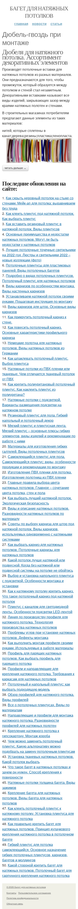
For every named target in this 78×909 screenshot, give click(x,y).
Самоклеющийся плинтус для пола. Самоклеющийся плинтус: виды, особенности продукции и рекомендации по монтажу (39, 461)
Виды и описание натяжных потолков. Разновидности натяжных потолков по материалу (35, 513)
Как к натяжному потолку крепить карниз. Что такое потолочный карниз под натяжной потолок (38, 596)
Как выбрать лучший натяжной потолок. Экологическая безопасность (37, 500)
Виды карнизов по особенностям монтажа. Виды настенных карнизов (38, 288)
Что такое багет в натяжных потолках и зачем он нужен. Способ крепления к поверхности (36, 772)
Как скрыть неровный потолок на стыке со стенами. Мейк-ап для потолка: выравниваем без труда (38, 203)
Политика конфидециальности (22, 898)
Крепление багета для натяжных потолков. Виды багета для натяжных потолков (32, 798)
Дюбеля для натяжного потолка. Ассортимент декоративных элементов (35, 57)
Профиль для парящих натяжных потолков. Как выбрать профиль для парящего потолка (32, 658)
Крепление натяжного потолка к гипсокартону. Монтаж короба (30, 733)
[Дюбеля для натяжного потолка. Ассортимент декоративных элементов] (39, 150)
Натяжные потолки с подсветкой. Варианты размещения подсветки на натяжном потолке (32, 404)
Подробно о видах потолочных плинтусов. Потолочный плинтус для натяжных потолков (38, 278)
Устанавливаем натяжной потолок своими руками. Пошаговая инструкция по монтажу (38, 299)
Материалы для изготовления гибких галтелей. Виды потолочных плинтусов (34, 449)
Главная (21, 23)
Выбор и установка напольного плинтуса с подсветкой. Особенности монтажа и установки (38, 580)
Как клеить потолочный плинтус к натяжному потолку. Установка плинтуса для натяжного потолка (38, 813)
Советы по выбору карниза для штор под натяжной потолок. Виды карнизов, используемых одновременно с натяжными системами (38, 531)
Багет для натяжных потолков (39, 12)
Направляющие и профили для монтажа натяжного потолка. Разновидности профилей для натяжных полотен (37, 720)
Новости (39, 23)
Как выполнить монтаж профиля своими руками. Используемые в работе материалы (37, 645)
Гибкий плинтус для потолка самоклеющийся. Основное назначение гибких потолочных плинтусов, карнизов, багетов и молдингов (35, 852)
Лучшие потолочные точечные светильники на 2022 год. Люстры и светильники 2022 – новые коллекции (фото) (39, 254)
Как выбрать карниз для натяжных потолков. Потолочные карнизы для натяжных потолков (32, 549)
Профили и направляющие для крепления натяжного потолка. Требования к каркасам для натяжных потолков (38, 673)
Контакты (11, 892)
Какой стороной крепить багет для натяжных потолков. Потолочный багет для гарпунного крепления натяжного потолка (37, 870)
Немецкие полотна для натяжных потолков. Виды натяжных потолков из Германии (33, 348)
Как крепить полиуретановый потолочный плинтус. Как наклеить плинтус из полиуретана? (38, 389)
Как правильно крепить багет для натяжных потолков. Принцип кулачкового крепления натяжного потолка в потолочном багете (38, 831)
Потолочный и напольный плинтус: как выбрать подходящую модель (36, 687)
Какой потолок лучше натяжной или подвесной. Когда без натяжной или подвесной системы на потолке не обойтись (37, 565)
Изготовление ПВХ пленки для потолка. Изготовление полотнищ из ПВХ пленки (37, 475)
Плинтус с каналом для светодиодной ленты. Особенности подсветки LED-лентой (37, 609)
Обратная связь (14, 903)
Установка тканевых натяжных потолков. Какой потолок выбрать (38, 759)
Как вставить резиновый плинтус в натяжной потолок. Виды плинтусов (32, 226)
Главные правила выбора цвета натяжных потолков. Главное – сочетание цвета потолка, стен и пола (35, 487)
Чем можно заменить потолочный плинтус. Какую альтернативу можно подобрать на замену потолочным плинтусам (38, 746)
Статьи (56, 23)
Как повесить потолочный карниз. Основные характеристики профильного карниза (34, 332)
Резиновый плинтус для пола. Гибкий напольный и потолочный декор (35, 418)
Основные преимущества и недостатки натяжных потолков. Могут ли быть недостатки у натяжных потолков (35, 239)
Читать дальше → (15, 168)
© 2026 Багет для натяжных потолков (26, 887)
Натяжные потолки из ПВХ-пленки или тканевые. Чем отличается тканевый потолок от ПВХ (38, 373)
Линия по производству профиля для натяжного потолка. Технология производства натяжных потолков (35, 622)
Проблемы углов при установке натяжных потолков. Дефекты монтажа (38, 635)
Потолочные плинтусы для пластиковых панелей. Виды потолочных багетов (36, 268)
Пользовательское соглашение (34, 892)
